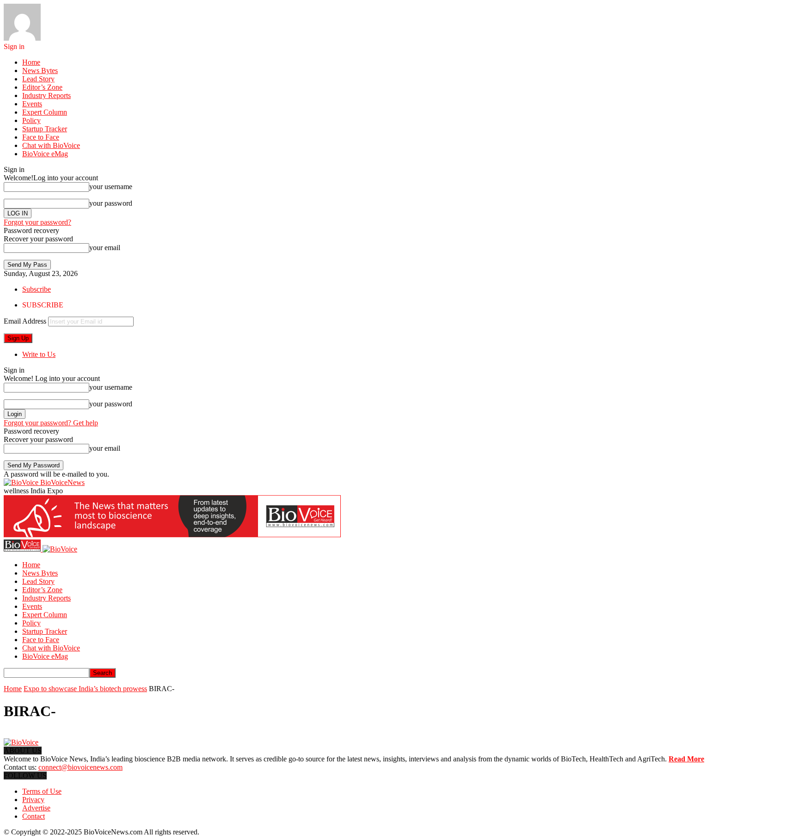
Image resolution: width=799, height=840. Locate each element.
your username (110, 186)
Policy (31, 120)
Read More (686, 759)
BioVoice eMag (45, 154)
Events (32, 104)
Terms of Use (41, 791)
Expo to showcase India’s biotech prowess (85, 689)
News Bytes (40, 70)
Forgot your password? (37, 222)
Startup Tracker (44, 129)
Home (31, 62)
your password (110, 203)
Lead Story (38, 79)
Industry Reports (46, 95)
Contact (33, 816)
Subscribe (36, 289)
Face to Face (40, 137)
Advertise (36, 808)
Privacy (33, 799)
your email (104, 247)
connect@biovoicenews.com (80, 767)
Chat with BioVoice (51, 145)
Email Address (25, 321)
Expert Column (44, 112)
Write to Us (38, 354)
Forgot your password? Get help (51, 423)
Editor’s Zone (42, 87)
